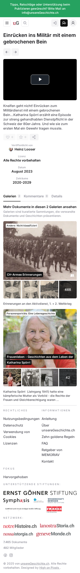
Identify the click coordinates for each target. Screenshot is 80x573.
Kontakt (48, 461)
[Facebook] (5, 555)
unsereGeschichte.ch (35, 563)
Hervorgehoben (15, 477)
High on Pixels (49, 567)
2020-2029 (22, 182)
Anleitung (49, 419)
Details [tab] (56, 196)
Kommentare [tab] (36, 196)
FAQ (45, 443)
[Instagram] (11, 555)
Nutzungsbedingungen (21, 419)
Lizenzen (10, 443)
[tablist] (40, 196)
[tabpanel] (40, 303)
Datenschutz (13, 425)
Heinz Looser (25, 149)
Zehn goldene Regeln (58, 437)
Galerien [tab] (11, 196)
